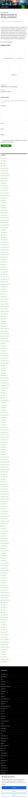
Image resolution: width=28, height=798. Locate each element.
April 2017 (3, 395)
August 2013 (3, 471)
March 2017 (3, 397)
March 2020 (3, 326)
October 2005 (4, 617)
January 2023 (4, 244)
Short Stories (3, 767)
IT (1, 733)
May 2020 (3, 321)
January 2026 (4, 170)
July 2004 (3, 651)
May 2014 (3, 449)
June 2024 (3, 202)
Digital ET (3, 703)
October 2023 (4, 222)
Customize (14, 791)
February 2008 (4, 563)
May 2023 (3, 234)
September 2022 (4, 254)
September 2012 (4, 498)
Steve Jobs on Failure (6, 91)
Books (2, 684)
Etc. (2, 12)
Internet (2, 730)
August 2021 (3, 286)
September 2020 (4, 311)
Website (3, 134)
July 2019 (3, 343)
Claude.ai (3, 691)
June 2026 (3, 160)
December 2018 (4, 360)
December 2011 (4, 516)
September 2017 (4, 385)
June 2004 (3, 654)
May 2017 (3, 392)
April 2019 (3, 350)
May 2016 (3, 407)
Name (2, 123)
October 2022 (4, 252)
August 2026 (3, 158)
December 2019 (4, 333)
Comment (3, 105)
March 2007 (3, 585)
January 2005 (4, 637)
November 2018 (4, 363)
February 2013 (4, 486)
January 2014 (4, 459)
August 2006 (3, 602)
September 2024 (4, 195)
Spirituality (5, 12)
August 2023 (3, 227)
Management (3, 738)
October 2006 (4, 597)
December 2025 (4, 173)
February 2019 (4, 355)
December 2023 (4, 217)
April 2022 (3, 267)
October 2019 (4, 338)
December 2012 (4, 491)
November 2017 (4, 383)
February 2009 (4, 550)
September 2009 (4, 543)
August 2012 (3, 501)
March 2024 (3, 210)
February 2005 (4, 634)
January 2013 (4, 489)
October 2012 (4, 496)
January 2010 (4, 538)
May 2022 (3, 264)
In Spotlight (3, 728)
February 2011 (4, 531)
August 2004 (3, 649)
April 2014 (3, 452)
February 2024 (4, 212)
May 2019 (3, 348)
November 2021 (4, 279)
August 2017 (3, 387)
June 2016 (3, 405)
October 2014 (4, 439)
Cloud (2, 693)
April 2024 (3, 207)
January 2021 (4, 301)
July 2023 (3, 230)
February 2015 (4, 429)
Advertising (3, 676)
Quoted (2, 763)
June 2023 (3, 232)
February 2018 (4, 378)
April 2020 (3, 323)
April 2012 (3, 508)
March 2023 (3, 239)
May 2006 (3, 610)
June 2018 (3, 368)
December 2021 (4, 276)
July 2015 (3, 420)
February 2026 (4, 168)
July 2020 (3, 316)
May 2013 (3, 479)
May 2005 (3, 627)
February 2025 (4, 188)
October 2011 (4, 518)
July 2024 (3, 200)
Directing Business (5, 706)
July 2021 (3, 289)
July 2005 (3, 622)
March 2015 (3, 427)
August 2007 (3, 573)
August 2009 (3, 545)
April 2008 (3, 560)
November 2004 (4, 642)
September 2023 (4, 225)
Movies (2, 748)
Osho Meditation (8, 42)
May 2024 (3, 205)
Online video (3, 755)
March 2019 (3, 353)
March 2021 (3, 296)
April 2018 (3, 373)
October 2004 (4, 644)
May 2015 (3, 422)
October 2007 (4, 568)
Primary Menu (26, 7)
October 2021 (4, 281)
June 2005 (3, 624)
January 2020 (4, 331)
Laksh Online (4, 7)
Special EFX (3, 770)
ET (1, 711)
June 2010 (3, 536)
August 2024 (3, 197)
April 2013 (3, 481)
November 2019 (4, 336)
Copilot (2, 696)
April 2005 (3, 629)
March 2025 (3, 185)
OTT (2, 758)
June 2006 (3, 607)
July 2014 (3, 444)
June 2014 (3, 447)
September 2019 (4, 341)
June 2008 (3, 555)
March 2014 (3, 454)
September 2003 (4, 659)
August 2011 (3, 523)
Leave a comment (18, 21)
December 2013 (4, 461)
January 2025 (4, 190)
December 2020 (4, 304)
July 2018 (3, 365)
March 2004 (3, 656)
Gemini (2, 718)
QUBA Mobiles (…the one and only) (9, 86)
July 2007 (3, 575)
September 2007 (4, 570)
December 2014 (4, 434)
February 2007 (4, 587)
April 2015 (3, 424)
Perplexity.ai (3, 760)
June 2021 (3, 291)
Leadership (3, 735)
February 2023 (4, 242)
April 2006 (3, 612)
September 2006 (4, 600)
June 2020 (3, 318)
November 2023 (4, 220)
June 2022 (3, 262)
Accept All (14, 787)
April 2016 (3, 410)
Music (2, 750)
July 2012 (3, 503)
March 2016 (3, 412)
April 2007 (3, 582)
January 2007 (4, 590)
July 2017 (3, 390)
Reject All (14, 795)
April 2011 (3, 528)
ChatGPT (3, 688)
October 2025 (4, 178)
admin (11, 21)
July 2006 (3, 605)
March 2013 (3, 484)
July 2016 (3, 402)
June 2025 (3, 183)
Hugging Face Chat (5, 726)
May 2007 (3, 580)
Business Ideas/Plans (5, 686)
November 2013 (4, 464)
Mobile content (4, 745)
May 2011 (3, 526)
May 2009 (3, 548)
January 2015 (4, 432)
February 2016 (4, 415)
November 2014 (4, 437)
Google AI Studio (4, 721)
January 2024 (4, 215)
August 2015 (3, 417)
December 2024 (4, 193)
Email (2, 129)
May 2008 (3, 558)
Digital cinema (4, 701)
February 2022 (4, 271)
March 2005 (3, 632)
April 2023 (3, 237)
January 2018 (4, 380)
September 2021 (4, 284)
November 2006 (4, 595)
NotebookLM (3, 753)
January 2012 (4, 513)
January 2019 (4, 358)
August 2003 (3, 661)
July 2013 (3, 474)
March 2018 (3, 375)
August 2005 (3, 619)
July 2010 (3, 533)
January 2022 (4, 274)
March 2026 (3, 165)
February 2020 (4, 328)
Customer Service (4, 698)
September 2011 (4, 521)
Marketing (3, 740)
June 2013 (3, 476)
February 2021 (4, 299)
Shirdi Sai (3, 765)
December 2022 (4, 247)
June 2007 (3, 577)
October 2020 (4, 308)
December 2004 (4, 639)
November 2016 (4, 400)
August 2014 (3, 442)
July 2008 (3, 553)
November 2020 (4, 306)
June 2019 (3, 345)
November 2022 (4, 249)
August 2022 (3, 257)
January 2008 (4, 565)
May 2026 (3, 163)
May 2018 (3, 370)
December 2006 (4, 592)
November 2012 (4, 494)
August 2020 (3, 313)
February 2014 (4, 457)
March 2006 (3, 614)
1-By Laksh (3, 674)
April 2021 (3, 294)
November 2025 (4, 175)
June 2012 (3, 506)
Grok (2, 723)
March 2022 (3, 269)
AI (1, 679)
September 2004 (4, 647)
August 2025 (3, 180)
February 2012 (4, 511)
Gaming (2, 716)
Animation (3, 681)
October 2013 (4, 466)
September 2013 (4, 469)
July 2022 (3, 259)
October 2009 (4, 540)
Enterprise (3, 708)
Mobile (2, 743)
